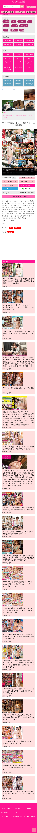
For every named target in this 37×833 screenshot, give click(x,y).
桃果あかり (24, 26)
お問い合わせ (5, 812)
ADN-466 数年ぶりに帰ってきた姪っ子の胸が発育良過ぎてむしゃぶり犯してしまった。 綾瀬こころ (18, 794)
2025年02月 (8, 44)
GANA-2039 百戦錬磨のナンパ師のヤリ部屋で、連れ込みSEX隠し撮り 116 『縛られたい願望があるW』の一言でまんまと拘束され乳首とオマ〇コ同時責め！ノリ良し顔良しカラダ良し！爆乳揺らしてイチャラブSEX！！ (18, 362)
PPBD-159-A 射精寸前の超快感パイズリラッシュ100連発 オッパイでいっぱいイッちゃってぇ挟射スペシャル (18, 610)
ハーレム (22, 21)
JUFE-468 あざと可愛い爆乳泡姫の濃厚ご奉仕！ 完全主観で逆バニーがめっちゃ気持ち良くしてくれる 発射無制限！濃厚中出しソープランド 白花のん (18, 664)
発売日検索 (31, 12)
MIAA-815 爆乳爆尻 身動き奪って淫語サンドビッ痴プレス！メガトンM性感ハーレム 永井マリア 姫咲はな (18, 636)
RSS (17, 812)
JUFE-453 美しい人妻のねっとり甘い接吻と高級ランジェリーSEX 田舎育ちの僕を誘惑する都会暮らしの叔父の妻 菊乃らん (18, 558)
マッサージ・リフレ (29, 63)
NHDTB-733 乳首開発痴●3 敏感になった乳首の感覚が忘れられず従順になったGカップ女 (18, 509)
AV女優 (17, 808)
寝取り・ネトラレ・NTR (8, 69)
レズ (30, 21)
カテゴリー (6, 808)
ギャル (7, 26)
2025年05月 (8, 40)
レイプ (15, 26)
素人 (22, 30)
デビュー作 (7, 62)
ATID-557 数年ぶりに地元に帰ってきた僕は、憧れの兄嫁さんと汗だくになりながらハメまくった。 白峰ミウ (18, 717)
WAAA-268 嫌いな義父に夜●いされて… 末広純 (18, 389)
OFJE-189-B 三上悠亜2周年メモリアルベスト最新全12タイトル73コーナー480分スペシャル (18, 333)
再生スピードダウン (27, 181)
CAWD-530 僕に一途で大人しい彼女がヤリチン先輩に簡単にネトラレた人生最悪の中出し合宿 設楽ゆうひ (18, 307)
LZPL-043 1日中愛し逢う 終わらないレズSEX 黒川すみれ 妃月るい (17, 742)
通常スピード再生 (27, 177)
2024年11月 (29, 84)
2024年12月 (29, 44)
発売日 (29, 808)
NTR (6, 30)
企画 (29, 67)
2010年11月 (10, 232)
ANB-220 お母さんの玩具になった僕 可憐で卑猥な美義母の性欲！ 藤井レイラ (18, 533)
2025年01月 (18, 44)
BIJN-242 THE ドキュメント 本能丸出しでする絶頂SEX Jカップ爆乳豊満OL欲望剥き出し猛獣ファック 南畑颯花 (18, 281)
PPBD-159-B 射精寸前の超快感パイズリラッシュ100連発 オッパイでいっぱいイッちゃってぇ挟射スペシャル (18, 584)
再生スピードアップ (10, 181)
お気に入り (32, 7)
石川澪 (7, 21)
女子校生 (8, 58)
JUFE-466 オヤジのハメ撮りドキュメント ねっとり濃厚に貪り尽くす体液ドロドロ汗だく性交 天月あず (18, 691)
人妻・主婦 (29, 54)
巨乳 (7, 54)
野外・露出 (18, 67)
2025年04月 (18, 40)
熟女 (29, 58)
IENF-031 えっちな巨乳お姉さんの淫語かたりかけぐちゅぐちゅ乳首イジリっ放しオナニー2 (18, 767)
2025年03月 (29, 40)
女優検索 (20, 12)
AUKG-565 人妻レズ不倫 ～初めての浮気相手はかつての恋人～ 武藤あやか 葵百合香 (18, 448)
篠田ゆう (14, 30)
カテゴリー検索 (7, 12)
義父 (14, 21)
